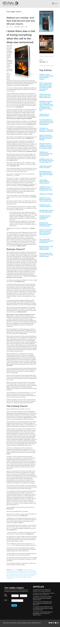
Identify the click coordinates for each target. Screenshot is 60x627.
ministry (25, 574)
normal (29, 574)
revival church (26, 575)
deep (12, 572)
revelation (16, 575)
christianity (20, 571)
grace (13, 175)
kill (10, 574)
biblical (8, 571)
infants (34, 572)
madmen (18, 574)
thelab (24, 577)
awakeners (30, 569)
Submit (14, 605)
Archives (41, 59)
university (29, 577)
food (17, 572)
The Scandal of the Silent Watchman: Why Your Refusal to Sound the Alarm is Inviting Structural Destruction (43, 608)
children (12, 571)
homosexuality (10, 545)
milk (22, 574)
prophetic (11, 575)
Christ (16, 571)
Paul (8, 575)
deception (34, 571)
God (19, 572)
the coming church (18, 577)
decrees (8, 572)
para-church (34, 574)
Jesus (8, 574)
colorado (29, 571)
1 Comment (9, 578)
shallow (12, 577)
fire (14, 572)
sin (32, 543)
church (24, 571)
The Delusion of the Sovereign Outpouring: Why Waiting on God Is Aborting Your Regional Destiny (43, 613)
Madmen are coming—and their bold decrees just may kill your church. (21, 20)
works (10, 528)
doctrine (30, 150)
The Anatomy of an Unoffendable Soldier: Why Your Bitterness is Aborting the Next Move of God (42, 603)
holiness (33, 215)
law (13, 236)
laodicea (14, 574)
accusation (25, 569)
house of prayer (29, 572)
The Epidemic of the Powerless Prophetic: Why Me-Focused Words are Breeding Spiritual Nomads (42, 598)
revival (20, 575)
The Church (14, 569)
